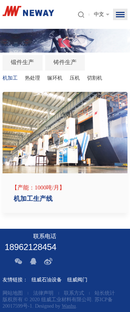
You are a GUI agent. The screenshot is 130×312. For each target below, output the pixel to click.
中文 (99, 14)
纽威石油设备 (46, 279)
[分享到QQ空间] (34, 261)
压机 (75, 78)
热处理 (32, 78)
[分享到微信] (19, 261)
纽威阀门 (77, 279)
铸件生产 (65, 62)
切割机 (94, 78)
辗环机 (54, 78)
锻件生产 (22, 62)
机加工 (10, 78)
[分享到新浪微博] (49, 261)
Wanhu (69, 306)
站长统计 (105, 293)
